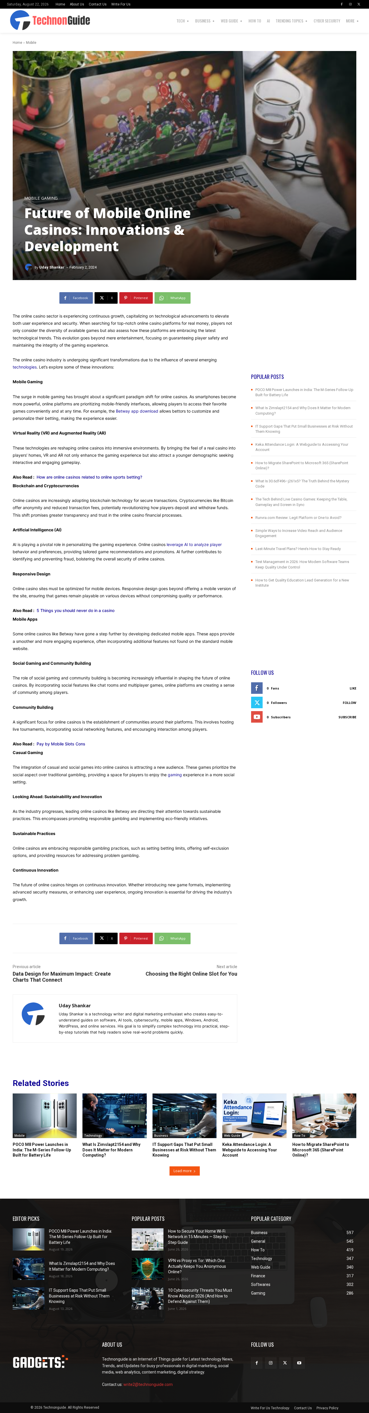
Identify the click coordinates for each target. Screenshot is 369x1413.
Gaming (49, 198)
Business (161, 1136)
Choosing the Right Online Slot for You (191, 974)
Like (353, 688)
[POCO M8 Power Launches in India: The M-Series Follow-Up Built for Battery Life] (45, 1115)
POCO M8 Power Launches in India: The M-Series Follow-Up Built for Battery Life (42, 1149)
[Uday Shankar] (29, 267)
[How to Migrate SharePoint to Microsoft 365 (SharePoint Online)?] (324, 1115)
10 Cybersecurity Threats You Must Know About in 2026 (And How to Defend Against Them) (200, 1296)
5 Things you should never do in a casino (75, 610)
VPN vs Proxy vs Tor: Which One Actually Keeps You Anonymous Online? (197, 1266)
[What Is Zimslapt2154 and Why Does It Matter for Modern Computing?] (114, 1115)
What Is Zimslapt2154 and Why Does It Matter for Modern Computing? (111, 1149)
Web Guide (232, 1136)
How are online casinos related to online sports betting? (89, 477)
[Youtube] (299, 1363)
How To (299, 1136)
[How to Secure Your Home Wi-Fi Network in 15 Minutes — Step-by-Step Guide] (147, 1239)
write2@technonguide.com (148, 1384)
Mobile (31, 43)
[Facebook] (341, 4)
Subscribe (347, 717)
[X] (359, 4)
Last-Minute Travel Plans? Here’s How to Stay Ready (298, 549)
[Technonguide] (14, 21)
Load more (183, 1170)
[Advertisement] (303, 332)
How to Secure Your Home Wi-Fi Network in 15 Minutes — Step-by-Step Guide (198, 1237)
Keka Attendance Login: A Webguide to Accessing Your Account (249, 1149)
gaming (175, 774)
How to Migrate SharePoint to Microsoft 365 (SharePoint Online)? (320, 1149)
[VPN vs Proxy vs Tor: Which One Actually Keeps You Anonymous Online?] (147, 1269)
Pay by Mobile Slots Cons (61, 743)
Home (17, 43)
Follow (349, 702)
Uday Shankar (52, 267)
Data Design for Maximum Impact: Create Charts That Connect (62, 977)
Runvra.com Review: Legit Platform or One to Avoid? (298, 517)
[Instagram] (350, 4)
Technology (93, 1136)
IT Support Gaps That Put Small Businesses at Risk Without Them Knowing (184, 1149)
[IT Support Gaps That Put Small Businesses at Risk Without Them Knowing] (184, 1115)
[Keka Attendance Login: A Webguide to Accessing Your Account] (254, 1115)
